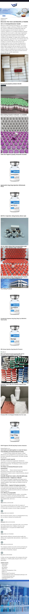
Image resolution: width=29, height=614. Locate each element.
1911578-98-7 (5, 564)
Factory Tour (20, 587)
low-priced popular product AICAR (11, 83)
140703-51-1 (22, 606)
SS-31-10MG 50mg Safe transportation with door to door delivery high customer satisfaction (14, 248)
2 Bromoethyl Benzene (17, 608)
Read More (3, 85)
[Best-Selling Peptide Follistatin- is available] (14, 99)
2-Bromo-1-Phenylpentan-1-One (9, 570)
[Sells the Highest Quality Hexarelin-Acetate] (14, 135)
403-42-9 (6, 606)
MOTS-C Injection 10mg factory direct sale (13, 216)
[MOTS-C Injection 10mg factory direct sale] (14, 200)
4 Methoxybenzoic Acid (13, 606)
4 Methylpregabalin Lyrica (7, 577)
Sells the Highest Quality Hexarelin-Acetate (14, 154)
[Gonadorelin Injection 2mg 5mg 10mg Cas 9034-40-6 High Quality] (14, 303)
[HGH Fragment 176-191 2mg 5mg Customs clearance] (14, 430)
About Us (14, 587)
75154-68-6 (4, 565)
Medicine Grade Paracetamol (8, 573)
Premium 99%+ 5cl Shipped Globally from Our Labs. (13, 414)
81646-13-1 (25, 608)
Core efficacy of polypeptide (8, 492)
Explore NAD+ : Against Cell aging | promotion (13, 485)
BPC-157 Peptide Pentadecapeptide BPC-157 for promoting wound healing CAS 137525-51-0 (12, 354)
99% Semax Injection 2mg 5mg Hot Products (11, 349)
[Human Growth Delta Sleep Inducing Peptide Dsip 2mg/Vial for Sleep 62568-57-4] (14, 261)
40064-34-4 (4, 568)
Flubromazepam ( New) (6, 608)
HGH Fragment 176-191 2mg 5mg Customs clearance (14, 445)
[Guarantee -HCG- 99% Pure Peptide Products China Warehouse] (14, 369)
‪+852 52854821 (16, 593)
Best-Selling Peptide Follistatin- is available (14, 115)
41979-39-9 (4, 579)
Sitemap (11, 604)
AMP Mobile (16, 604)
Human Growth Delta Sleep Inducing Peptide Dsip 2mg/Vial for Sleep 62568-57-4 (14, 277)
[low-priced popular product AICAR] (14, 68)
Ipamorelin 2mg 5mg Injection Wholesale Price (13, 185)
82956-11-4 (4, 571)
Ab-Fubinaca (4, 567)
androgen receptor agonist (8, 459)
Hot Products (25, 603)
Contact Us (8, 587)
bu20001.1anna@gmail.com (16, 595)
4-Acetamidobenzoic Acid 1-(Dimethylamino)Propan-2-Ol (14, 574)
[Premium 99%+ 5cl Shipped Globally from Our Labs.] (14, 399)
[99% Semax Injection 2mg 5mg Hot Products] (14, 334)
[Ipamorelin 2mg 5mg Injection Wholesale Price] (14, 170)
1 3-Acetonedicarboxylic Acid (8, 576)
